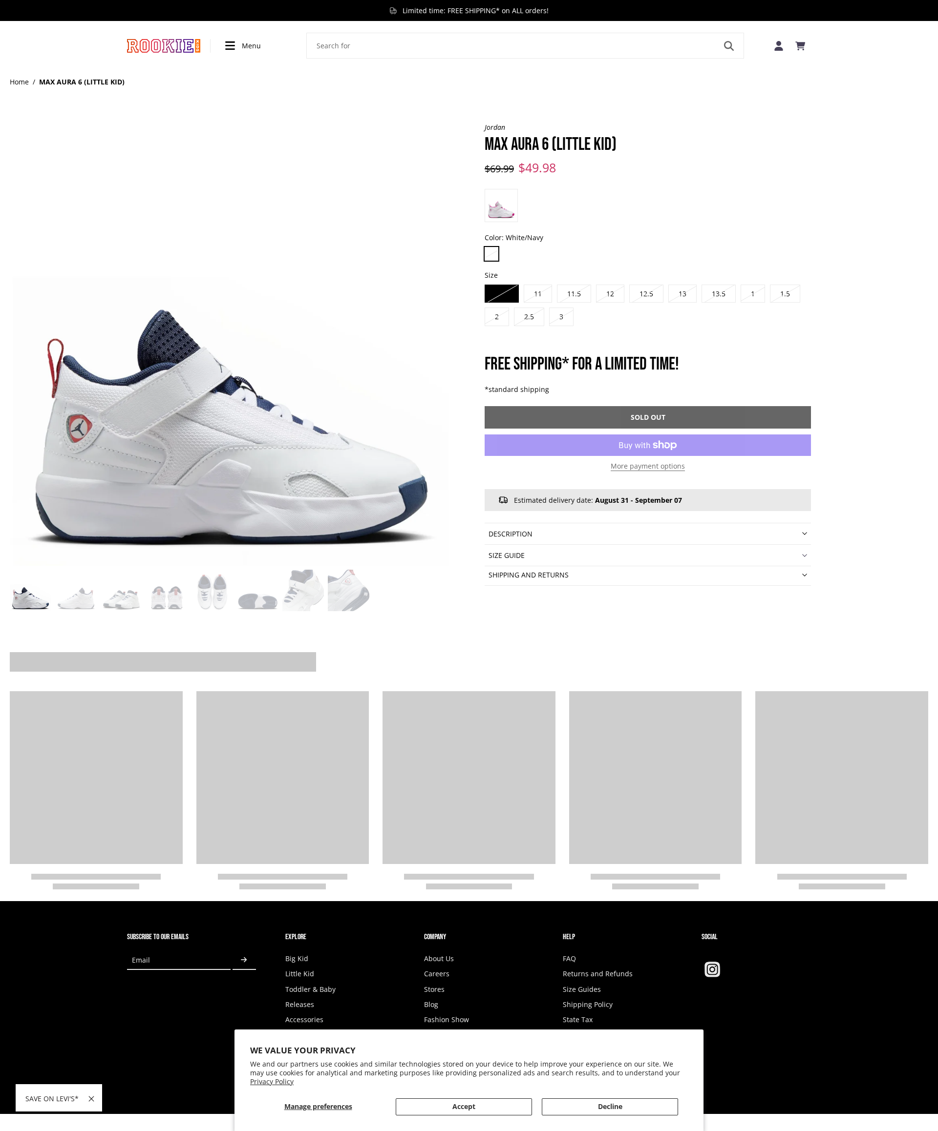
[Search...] (729, 46)
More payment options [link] (648, 467)
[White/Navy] (491, 254)
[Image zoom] (231, 344)
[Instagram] (712, 969)
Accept (463, 1106)
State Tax (578, 1019)
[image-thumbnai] (30, 590)
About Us (439, 958)
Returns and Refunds (598, 973)
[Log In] (778, 46)
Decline (610, 1106)
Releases (299, 1004)
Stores (434, 989)
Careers (436, 973)
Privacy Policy (272, 1081)
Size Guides (582, 989)
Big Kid (296, 958)
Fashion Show (446, 1019)
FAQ (569, 958)
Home (19, 81)
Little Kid (299, 973)
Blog (431, 1004)
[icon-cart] (800, 46)
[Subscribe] (244, 960)
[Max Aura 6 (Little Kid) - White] (501, 205)
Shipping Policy (588, 1004)
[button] (648, 417)
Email (141, 960)
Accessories (304, 1019)
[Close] (91, 1099)
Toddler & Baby (310, 989)
